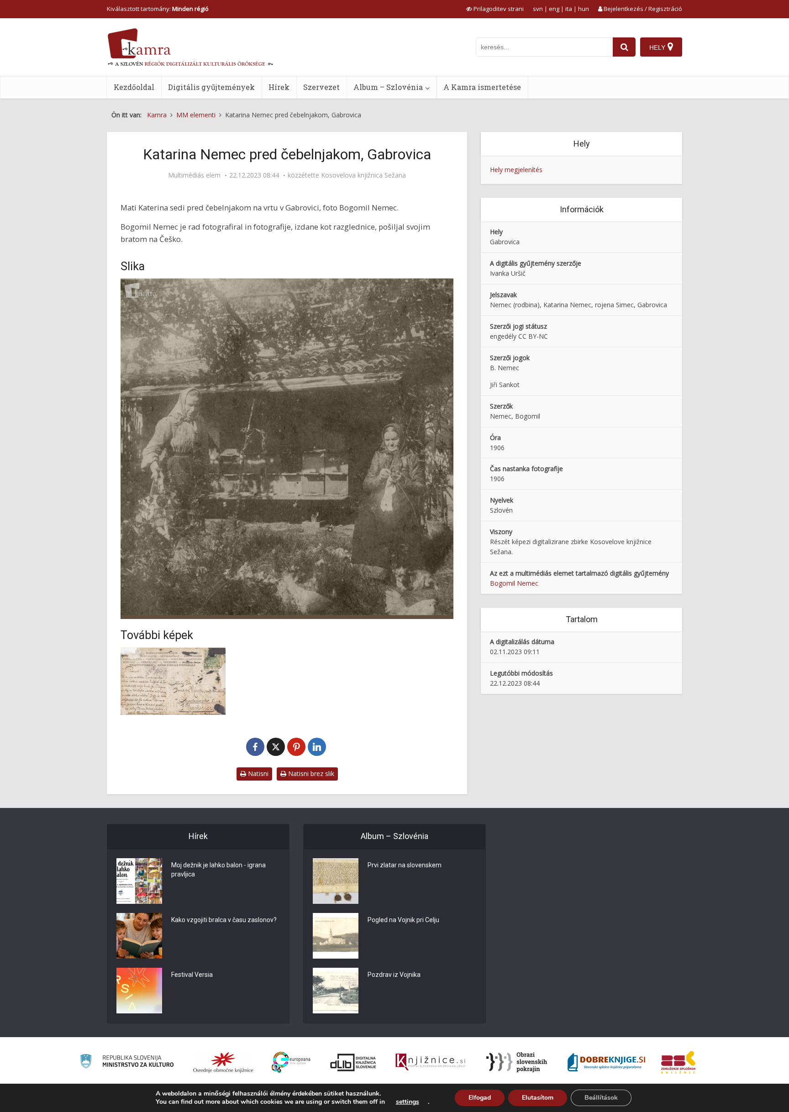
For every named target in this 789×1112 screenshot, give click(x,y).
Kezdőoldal (134, 87)
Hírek (278, 87)
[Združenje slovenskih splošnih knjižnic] (430, 1062)
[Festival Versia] (139, 990)
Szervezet (321, 87)
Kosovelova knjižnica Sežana (363, 175)
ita (568, 9)
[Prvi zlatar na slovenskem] (335, 881)
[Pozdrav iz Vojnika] (335, 990)
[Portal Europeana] (291, 1062)
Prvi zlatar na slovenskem (405, 865)
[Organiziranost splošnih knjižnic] (223, 1062)
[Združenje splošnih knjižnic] (678, 1062)
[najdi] (624, 47)
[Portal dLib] (353, 1062)
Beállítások (601, 1097)
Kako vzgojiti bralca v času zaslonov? (224, 919)
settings (407, 1102)
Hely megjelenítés (516, 169)
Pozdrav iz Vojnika (394, 974)
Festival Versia (192, 974)
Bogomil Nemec (514, 583)
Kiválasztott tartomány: (158, 9)
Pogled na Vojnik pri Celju (403, 919)
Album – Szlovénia (388, 87)
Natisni (257, 773)
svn (538, 9)
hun (583, 9)
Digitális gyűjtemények (211, 87)
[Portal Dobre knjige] (606, 1062)
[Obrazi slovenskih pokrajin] (517, 1062)
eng (554, 9)
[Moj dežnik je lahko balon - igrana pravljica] (139, 881)
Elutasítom (537, 1097)
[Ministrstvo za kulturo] (126, 1062)
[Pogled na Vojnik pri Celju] (335, 936)
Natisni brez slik (310, 773)
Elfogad (479, 1097)
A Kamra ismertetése (482, 87)
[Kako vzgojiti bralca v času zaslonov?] (139, 936)
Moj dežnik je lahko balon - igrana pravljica (218, 869)
